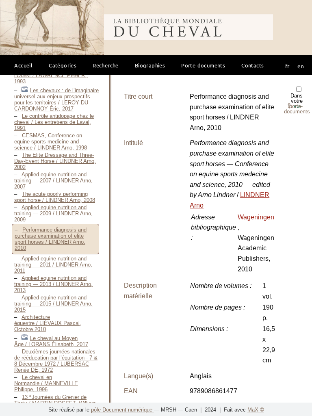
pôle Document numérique (122, 410)
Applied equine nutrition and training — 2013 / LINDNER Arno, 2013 (53, 284)
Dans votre (297, 104)
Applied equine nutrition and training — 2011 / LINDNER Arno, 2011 (53, 265)
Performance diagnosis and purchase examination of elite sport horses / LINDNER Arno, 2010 (51, 239)
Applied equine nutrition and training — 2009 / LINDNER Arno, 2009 (53, 213)
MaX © (255, 410)
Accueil (23, 65)
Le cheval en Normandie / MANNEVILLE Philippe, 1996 (46, 383)
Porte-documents (203, 65)
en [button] (300, 65)
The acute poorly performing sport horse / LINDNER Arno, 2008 (54, 197)
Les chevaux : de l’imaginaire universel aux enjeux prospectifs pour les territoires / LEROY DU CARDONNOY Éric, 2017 (56, 99)
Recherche (106, 65)
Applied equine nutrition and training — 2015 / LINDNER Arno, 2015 (53, 304)
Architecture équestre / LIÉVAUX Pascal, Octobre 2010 (47, 323)
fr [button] (287, 65)
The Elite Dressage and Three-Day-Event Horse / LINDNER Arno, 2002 (55, 161)
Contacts (252, 65)
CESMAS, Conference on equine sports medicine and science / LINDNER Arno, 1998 (50, 141)
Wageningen (256, 217)
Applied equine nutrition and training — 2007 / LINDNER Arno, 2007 (53, 180)
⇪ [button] (294, 105)
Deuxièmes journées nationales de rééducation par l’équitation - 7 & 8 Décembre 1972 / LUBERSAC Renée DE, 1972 (56, 361)
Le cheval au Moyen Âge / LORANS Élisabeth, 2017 (51, 341)
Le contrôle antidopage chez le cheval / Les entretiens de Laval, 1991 (54, 122)
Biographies (150, 65)
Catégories (62, 65)
